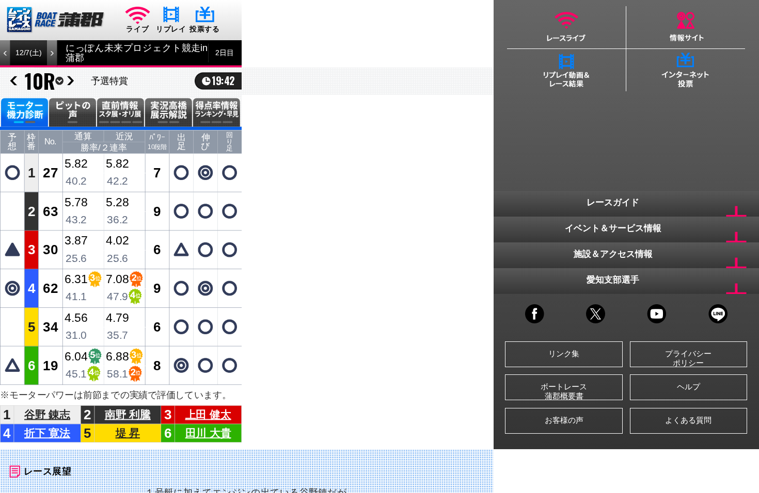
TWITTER (595, 313)
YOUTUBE (656, 313)
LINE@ (718, 313)
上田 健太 (208, 414)
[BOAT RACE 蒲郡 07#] (56, 20)
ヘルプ (688, 386)
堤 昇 (128, 433)
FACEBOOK (534, 313)
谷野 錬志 (47, 414)
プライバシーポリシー (688, 358)
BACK (5, 52)
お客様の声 (564, 420)
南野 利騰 (128, 414)
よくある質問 (688, 420)
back (13, 81)
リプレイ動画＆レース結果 (566, 70)
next (70, 81)
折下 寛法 (47, 433)
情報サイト (686, 27)
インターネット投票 (686, 70)
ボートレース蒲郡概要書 (564, 391)
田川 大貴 (208, 433)
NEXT (52, 52)
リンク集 (563, 353)
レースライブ (566, 27)
